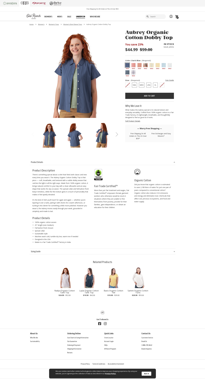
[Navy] (127, 72)
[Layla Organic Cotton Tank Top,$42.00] (89, 277)
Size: (149, 80)
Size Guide (169, 80)
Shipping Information (74, 349)
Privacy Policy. (110, 373)
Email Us (144, 341)
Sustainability (35, 341)
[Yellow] (151, 65)
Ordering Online (74, 333)
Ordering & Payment (74, 345)
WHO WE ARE (95, 16)
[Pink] (133, 65)
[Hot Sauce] (145, 65)
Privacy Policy (85, 364)
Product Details (37, 162)
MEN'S (59, 16)
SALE (69, 16)
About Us (34, 333)
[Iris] (133, 72)
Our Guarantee (72, 341)
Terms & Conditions (98, 364)
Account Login (109, 341)
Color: (138, 60)
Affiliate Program (110, 349)
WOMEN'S (48, 16)
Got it (146, 373)
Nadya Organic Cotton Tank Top (64, 292)
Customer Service (147, 338)
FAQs (106, 345)
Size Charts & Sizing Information (78, 338)
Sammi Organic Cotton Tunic (138, 292)
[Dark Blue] (127, 65)
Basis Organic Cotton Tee (113, 292)
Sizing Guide (35, 251)
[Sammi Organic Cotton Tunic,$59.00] (138, 277)
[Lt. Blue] (163, 65)
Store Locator (108, 338)
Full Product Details (132, 121)
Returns (70, 353)
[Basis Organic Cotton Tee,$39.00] (113, 277)
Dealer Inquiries (146, 349)
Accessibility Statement (116, 364)
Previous (33, 134)
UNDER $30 (80, 16)
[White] (169, 65)
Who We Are (34, 338)
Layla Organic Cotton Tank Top (89, 292)
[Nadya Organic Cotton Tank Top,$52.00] (64, 277)
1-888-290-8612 (146, 345)
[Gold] (157, 65)
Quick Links (109, 333)
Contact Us (146, 333)
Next (116, 134)
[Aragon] (139, 65)
